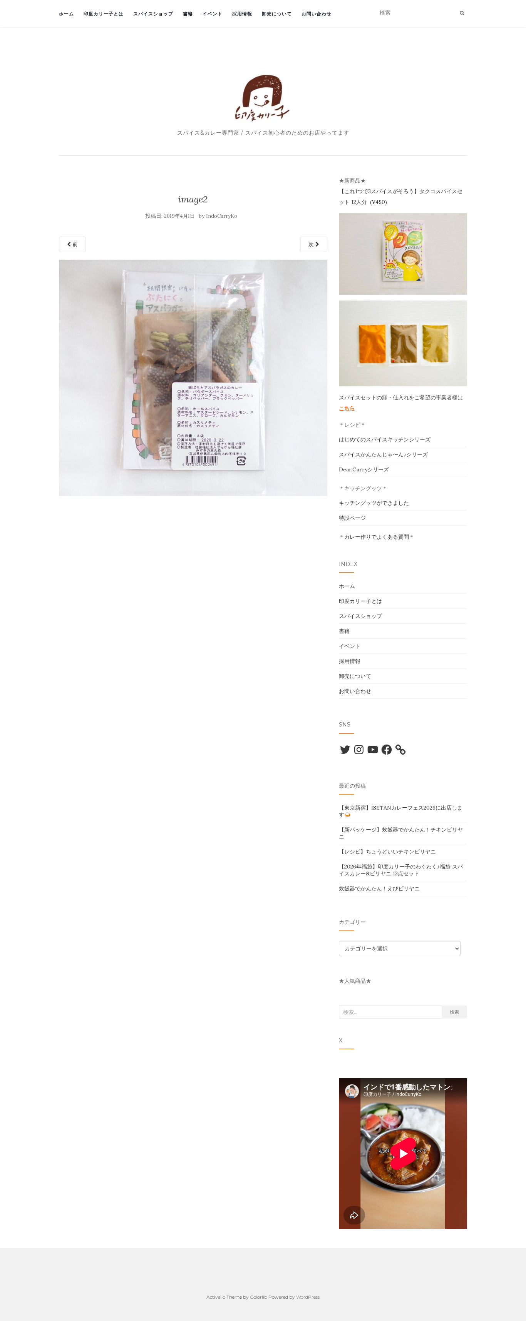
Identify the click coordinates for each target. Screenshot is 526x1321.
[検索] (462, 13)
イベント (213, 14)
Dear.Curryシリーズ (364, 469)
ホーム (66, 14)
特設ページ (352, 517)
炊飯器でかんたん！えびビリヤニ (379, 888)
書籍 (188, 14)
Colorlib (258, 1297)
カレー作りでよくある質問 (376, 536)
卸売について (277, 14)
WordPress (308, 1297)
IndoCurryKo (221, 216)
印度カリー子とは (104, 14)
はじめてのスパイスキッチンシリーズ (385, 439)
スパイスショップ (153, 14)
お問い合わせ (317, 14)
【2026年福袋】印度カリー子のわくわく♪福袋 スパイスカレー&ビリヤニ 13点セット (401, 870)
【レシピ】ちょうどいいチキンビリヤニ (387, 851)
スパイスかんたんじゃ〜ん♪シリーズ (383, 454)
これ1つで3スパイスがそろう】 (381, 191)
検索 (454, 1012)
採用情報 (242, 14)
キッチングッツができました (374, 502)
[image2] (193, 377)
